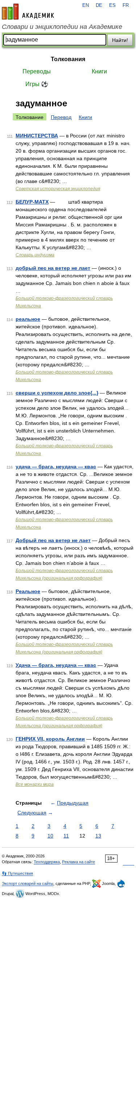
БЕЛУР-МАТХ (32, 202)
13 (98, 836)
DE (99, 5)
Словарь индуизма (35, 254)
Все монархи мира (35, 784)
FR (126, 5)
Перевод (61, 117)
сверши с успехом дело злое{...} (57, 393)
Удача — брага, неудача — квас (56, 665)
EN (85, 5)
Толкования (68, 59)
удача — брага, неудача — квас (56, 466)
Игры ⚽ (36, 84)
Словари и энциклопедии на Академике (62, 26)
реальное (28, 319)
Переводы (36, 71)
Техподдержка (47, 862)
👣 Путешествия (17, 873)
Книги (99, 71)
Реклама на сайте (78, 862)
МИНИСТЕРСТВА (37, 136)
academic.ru (28, 12)
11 (66, 836)
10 (50, 836)
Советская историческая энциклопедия (58, 188)
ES (112, 5)
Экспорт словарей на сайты (27, 883)
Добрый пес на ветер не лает (53, 540)
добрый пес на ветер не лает (53, 268)
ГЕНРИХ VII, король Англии (50, 739)
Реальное (28, 591)
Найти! (120, 40)
